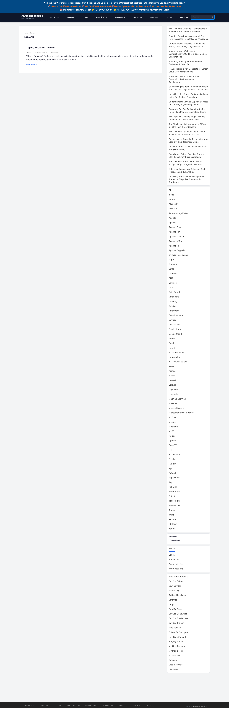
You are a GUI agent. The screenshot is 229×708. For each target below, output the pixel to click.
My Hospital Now (177, 646)
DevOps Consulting (178, 614)
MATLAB (173, 403)
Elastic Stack (175, 329)
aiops (171, 195)
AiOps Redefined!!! (32, 15)
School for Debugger (178, 632)
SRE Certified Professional (97, 6)
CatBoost (173, 273)
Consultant (91, 706)
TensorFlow (174, 501)
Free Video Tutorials (178, 576)
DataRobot (174, 311)
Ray (170, 482)
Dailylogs (45, 706)
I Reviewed (174, 669)
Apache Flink (175, 232)
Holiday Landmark (177, 637)
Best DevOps (175, 586)
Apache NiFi (174, 246)
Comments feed (176, 564)
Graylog (172, 343)
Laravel (172, 380)
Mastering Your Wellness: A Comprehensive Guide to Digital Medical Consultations (188, 54)
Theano (172, 510)
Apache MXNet (176, 241)
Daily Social (174, 292)
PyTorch (172, 473)
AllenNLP (173, 204)
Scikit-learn (174, 491)
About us (150, 706)
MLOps (172, 422)
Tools (58, 706)
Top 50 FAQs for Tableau (40, 47)
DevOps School (176, 581)
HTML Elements (176, 352)
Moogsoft (173, 426)
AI (170, 190)
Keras (171, 366)
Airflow (172, 199)
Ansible (172, 218)
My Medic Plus (176, 651)
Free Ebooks (175, 627)
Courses (173, 283)
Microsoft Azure (176, 408)
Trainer (136, 706)
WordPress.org (176, 569)
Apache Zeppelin (177, 250)
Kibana (172, 371)
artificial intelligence (178, 255)
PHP (171, 450)
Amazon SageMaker (178, 213)
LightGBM (173, 389)
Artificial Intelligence (178, 595)
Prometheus (174, 454)
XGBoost (173, 524)
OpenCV (173, 445)
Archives (173, 536)
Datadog (173, 301)
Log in (172, 555)
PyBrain (172, 464)
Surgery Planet (176, 641)
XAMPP (172, 519)
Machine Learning (177, 399)
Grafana (173, 338)
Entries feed (174, 559)
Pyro (171, 468)
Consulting (107, 706)
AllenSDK (173, 208)
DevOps (172, 320)
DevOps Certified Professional (66, 6)
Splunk (172, 496)
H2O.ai (172, 348)
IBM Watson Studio (178, 361)
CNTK (171, 278)
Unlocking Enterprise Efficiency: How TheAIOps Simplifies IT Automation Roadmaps (186, 179)
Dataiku (172, 306)
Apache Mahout (176, 236)
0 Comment (55, 52)
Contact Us (29, 706)
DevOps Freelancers (178, 618)
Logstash (173, 394)
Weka (171, 515)
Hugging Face (175, 357)
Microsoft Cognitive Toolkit (181, 413)
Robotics (173, 487)
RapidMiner (174, 477)
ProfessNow (174, 655)
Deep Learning (176, 315)
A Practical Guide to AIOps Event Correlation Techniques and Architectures (184, 79)
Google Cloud (175, 334)
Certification (73, 706)
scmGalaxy (174, 590)
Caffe (171, 269)
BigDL (171, 259)
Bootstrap (173, 264)
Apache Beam (175, 227)
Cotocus (173, 660)
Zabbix (172, 528)
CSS (171, 287)
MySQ (171, 431)
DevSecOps (174, 324)
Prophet (172, 459)
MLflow (172, 417)
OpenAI (172, 440)
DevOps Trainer (176, 623)
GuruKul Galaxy (176, 609)
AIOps (171, 604)
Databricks (174, 297)
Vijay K (28, 52)
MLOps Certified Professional (167, 6)
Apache (172, 222)
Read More (31, 64)
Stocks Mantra (176, 665)
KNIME (172, 375)
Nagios (172, 436)
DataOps (173, 600)
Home (26, 33)
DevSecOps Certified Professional (131, 6)
